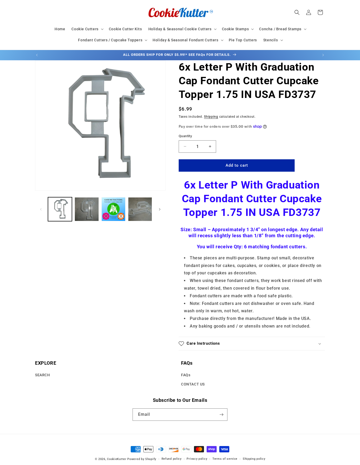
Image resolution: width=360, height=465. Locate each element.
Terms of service (224, 459)
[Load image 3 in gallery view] (113, 209)
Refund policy (172, 459)
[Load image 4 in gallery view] (140, 209)
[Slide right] (160, 209)
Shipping (211, 116)
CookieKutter (116, 459)
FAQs (185, 375)
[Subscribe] (221, 414)
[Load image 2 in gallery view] (87, 209)
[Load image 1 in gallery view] (60, 209)
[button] (86, 28)
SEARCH (42, 375)
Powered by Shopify (141, 459)
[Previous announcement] (37, 55)
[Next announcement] (323, 55)
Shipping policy (254, 459)
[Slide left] (41, 209)
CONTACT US (193, 384)
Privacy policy (197, 459)
